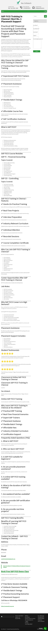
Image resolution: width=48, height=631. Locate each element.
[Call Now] (45, 628)
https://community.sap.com (7, 606)
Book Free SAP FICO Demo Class (15, 571)
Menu (3, 11)
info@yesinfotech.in (40, 8)
